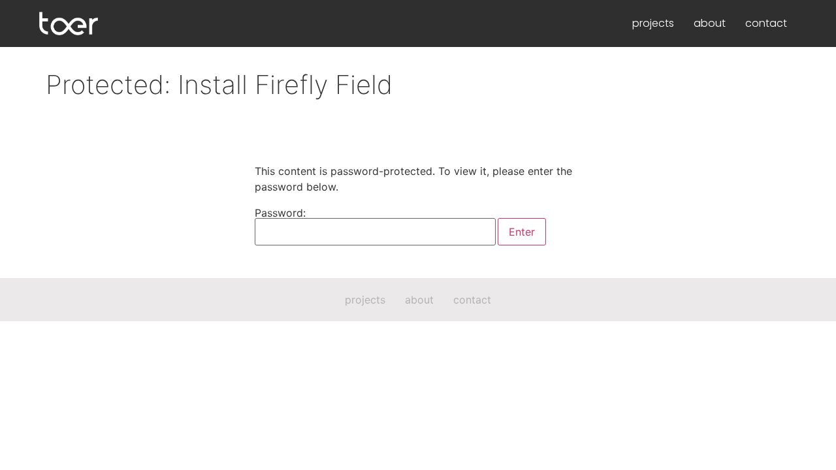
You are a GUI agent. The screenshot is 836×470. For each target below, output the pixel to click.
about (710, 23)
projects (653, 23)
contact (766, 23)
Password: (280, 213)
